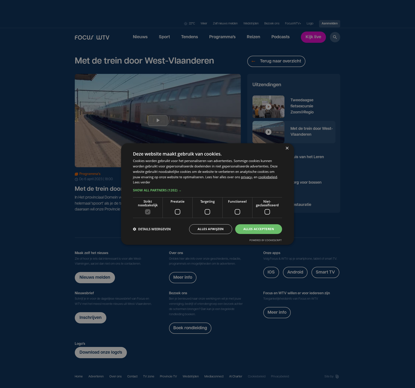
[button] (207, 190)
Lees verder (141, 182)
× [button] (287, 148)
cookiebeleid (267, 177)
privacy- (247, 177)
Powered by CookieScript (265, 240)
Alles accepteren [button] (258, 229)
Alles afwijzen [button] (211, 229)
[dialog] (207, 194)
